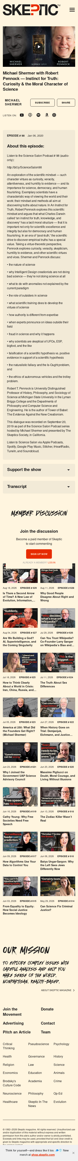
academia (35, 1081)
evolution (60, 1102)
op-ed (58, 1093)
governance (36, 1056)
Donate (47, 1009)
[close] (73, 1153)
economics (10, 1073)
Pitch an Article (17, 1032)
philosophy (35, 1093)
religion (8, 1065)
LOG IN (51, 563)
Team (46, 1032)
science (59, 1065)
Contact (48, 1024)
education (35, 1073)
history (58, 1056)
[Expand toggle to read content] (68, 470)
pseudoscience (38, 1044)
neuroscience (12, 1093)
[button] (42, 102)
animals (59, 1073)
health (7, 1056)
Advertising (13, 1024)
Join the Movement (12, 1012)
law (31, 1065)
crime (58, 1081)
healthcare (10, 1102)
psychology (61, 1044)
